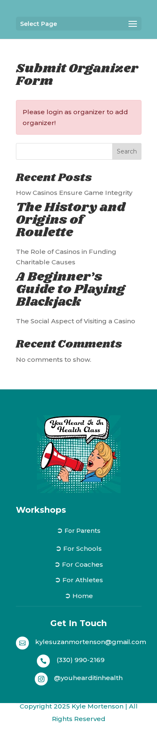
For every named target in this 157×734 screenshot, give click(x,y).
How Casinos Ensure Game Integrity (74, 193)
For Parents (82, 531)
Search (127, 151)
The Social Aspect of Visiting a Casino (75, 321)
